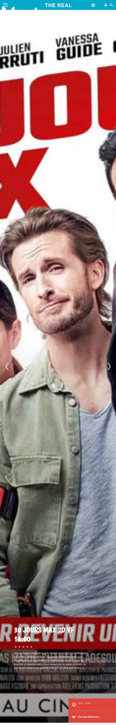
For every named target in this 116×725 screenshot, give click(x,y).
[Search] (110, 4)
